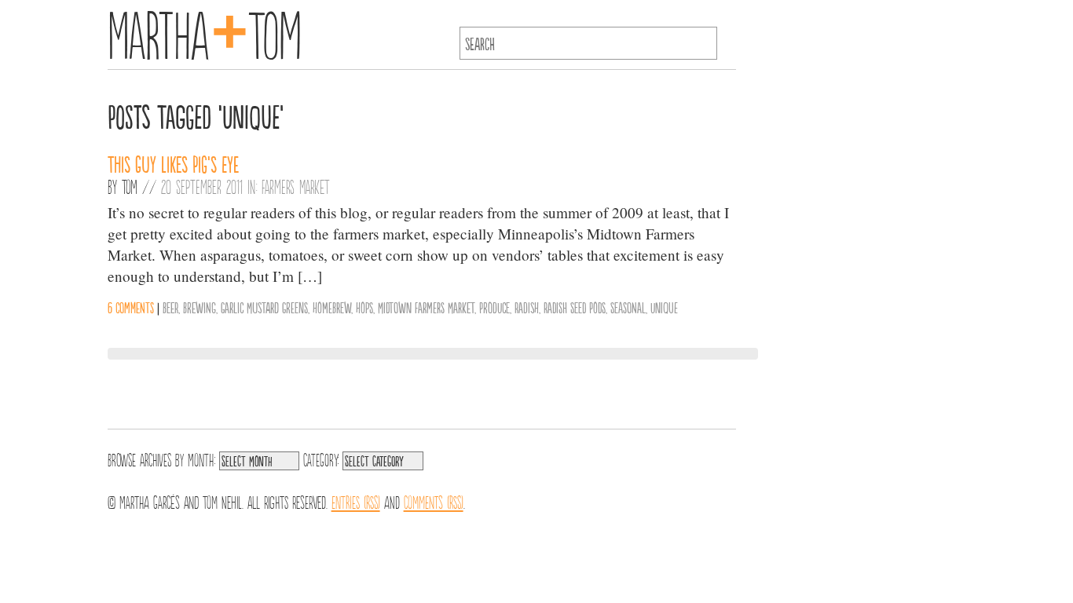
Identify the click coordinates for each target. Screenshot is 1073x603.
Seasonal (628, 307)
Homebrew (332, 307)
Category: (321, 458)
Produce (494, 307)
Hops (364, 307)
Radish (527, 307)
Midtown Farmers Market (426, 307)
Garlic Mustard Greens (264, 307)
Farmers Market (295, 186)
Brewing (199, 307)
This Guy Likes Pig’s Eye (173, 163)
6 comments (131, 307)
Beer (170, 307)
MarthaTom (205, 31)
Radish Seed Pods (575, 307)
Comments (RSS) (433, 501)
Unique (664, 307)
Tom (129, 186)
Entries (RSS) (355, 501)
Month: (201, 458)
